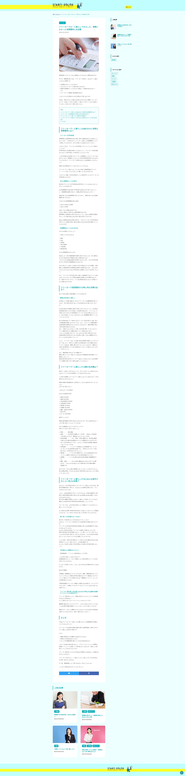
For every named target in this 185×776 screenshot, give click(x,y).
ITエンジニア (114, 73)
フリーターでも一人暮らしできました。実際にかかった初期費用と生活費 (75, 14)
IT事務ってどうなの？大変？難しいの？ (64, 749)
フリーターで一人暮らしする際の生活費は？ (74, 115)
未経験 (114, 59)
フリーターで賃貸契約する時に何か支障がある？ (75, 114)
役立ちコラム (128, 7)
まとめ (64, 121)
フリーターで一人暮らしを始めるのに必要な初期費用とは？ (79, 112)
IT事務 (56, 745)
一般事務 (57, 711)
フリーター (62, 22)
